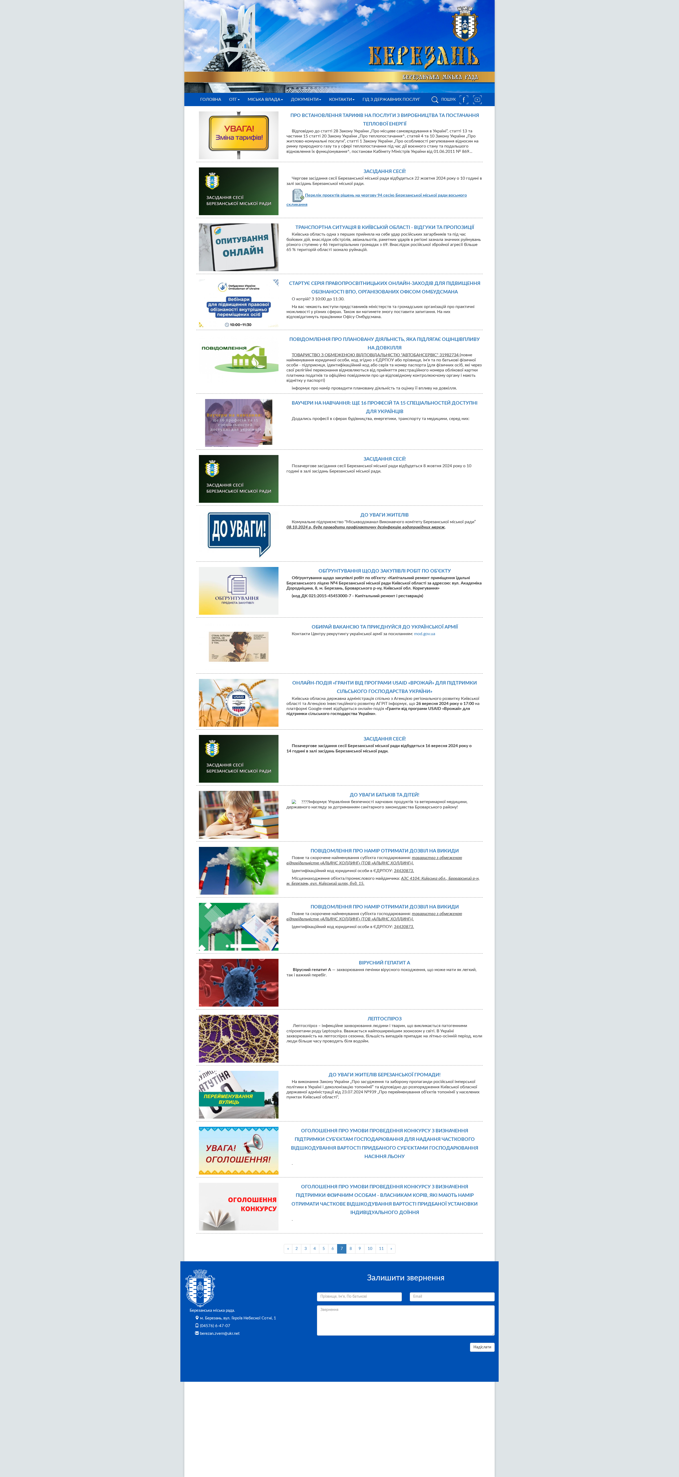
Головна (210, 99)
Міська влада (264, 99)
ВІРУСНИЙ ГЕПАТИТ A (384, 963)
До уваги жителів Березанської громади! (385, 1075)
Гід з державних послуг (391, 99)
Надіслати (482, 1347)
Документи (305, 99)
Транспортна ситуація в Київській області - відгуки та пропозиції (384, 227)
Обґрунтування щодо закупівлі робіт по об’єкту (385, 571)
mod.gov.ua (424, 634)
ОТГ (233, 99)
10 (370, 1249)
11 (381, 1249)
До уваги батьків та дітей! (384, 795)
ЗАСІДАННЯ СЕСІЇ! (385, 739)
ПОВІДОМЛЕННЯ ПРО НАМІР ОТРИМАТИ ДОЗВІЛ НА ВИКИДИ (385, 851)
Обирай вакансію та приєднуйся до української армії (385, 627)
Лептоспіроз (385, 1019)
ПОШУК (448, 100)
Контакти (340, 99)
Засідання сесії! (385, 171)
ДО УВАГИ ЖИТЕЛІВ (384, 515)
